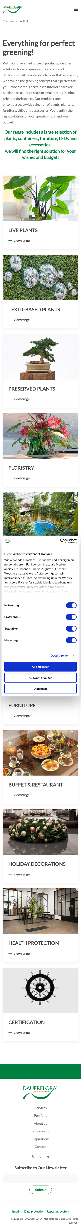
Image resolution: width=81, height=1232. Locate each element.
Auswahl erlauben (40, 677)
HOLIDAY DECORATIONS (37, 864)
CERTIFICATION (26, 1022)
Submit (40, 1190)
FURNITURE (22, 705)
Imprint (16, 1211)
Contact (41, 1146)
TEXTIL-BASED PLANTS (34, 309)
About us (40, 1123)
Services (40, 1108)
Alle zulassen (40, 666)
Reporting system (58, 1211)
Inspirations (41, 1139)
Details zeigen (60, 655)
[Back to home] (13, 9)
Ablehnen (40, 688)
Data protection (34, 1211)
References (40, 1131)
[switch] (71, 617)
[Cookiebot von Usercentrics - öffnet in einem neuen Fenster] (60, 540)
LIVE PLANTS (23, 230)
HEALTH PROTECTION (33, 943)
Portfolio (40, 1115)
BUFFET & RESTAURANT (35, 785)
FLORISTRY (21, 468)
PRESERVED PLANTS (31, 389)
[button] (76, 9)
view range (22, 240)
